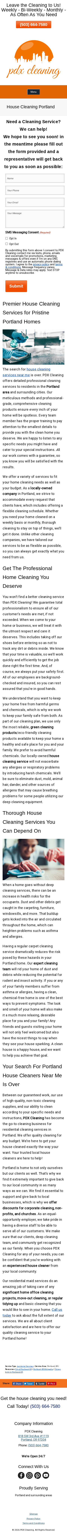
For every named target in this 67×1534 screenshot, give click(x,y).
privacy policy (41, 264)
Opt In (13, 238)
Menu (33, 91)
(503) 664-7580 (33, 24)
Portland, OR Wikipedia (43, 1369)
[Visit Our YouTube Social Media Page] (45, 1475)
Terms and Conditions (34, 1523)
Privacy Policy (33, 1518)
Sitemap (33, 1514)
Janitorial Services (25, 1366)
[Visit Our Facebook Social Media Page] (21, 1475)
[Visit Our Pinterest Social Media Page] (37, 1475)
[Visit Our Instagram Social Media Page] (29, 1475)
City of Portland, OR (23, 1369)
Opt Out (14, 244)
